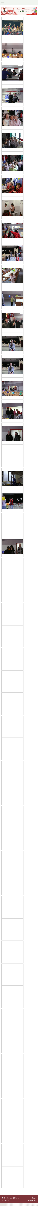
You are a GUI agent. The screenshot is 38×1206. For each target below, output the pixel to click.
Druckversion (8, 1198)
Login (34, 1198)
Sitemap (17, 1198)
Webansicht (32, 1200)
